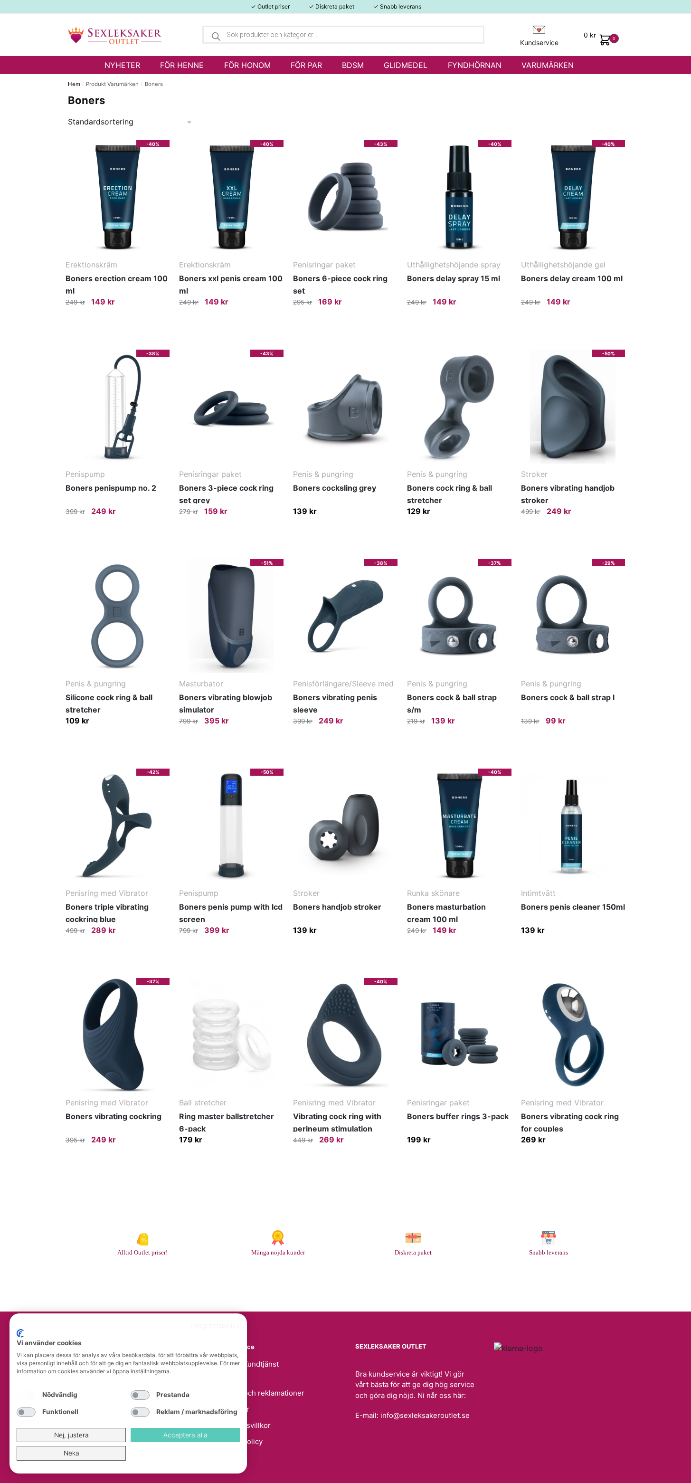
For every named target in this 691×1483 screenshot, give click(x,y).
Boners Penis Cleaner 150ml (573, 907)
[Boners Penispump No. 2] (118, 407)
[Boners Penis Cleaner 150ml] (573, 826)
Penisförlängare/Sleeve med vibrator (343, 684)
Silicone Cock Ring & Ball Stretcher (109, 703)
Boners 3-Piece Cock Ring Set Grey (226, 494)
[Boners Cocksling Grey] (345, 407)
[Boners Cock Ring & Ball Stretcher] (459, 407)
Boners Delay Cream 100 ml (572, 278)
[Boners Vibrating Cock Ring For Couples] (573, 1035)
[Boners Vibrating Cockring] (118, 1035)
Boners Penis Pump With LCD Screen (231, 913)
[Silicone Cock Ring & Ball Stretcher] (118, 616)
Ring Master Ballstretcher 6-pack (226, 1122)
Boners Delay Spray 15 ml (453, 278)
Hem (74, 84)
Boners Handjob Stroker (337, 907)
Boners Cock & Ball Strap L (568, 697)
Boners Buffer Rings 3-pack (458, 1116)
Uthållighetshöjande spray (454, 264)
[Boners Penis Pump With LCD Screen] (231, 826)
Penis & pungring (323, 474)
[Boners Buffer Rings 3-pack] (459, 1035)
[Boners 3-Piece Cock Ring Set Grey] (231, 407)
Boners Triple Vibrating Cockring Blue (107, 913)
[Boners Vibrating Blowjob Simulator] (231, 616)
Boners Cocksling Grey (334, 488)
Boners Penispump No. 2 (111, 488)
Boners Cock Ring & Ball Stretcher (449, 494)
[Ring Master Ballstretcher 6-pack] (231, 1035)
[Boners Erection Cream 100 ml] (118, 197)
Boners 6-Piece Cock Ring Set (340, 284)
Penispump (85, 474)
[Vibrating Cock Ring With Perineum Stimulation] (345, 1035)
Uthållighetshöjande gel (563, 264)
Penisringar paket (324, 264)
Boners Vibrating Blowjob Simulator (225, 703)
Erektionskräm (91, 264)
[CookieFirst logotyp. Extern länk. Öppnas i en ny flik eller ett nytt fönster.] (20, 1333)
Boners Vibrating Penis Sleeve (335, 703)
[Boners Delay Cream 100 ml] (573, 197)
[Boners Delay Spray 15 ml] (459, 197)
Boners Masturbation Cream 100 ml (446, 913)
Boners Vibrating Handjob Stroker (568, 494)
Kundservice (539, 42)
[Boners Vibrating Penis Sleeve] (345, 616)
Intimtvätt (538, 893)
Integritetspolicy (215, 1325)
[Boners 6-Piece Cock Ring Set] (345, 197)
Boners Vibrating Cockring (113, 1116)
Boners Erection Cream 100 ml (117, 284)
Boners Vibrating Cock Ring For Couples (570, 1122)
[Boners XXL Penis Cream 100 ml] (231, 197)
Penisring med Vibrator (107, 893)
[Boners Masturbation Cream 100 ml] (459, 826)
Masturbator (201, 683)
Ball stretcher (203, 1102)
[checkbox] (26, 1395)
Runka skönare (433, 893)
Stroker (534, 474)
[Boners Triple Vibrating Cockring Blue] (118, 826)
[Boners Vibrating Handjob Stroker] (573, 407)
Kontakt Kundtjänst (247, 1364)
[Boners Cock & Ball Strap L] (573, 616)
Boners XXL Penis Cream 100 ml (231, 284)
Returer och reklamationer (260, 1392)
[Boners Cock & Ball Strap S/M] (459, 616)
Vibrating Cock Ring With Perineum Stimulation (337, 1122)
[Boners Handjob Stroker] (345, 826)
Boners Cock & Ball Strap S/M (452, 703)
